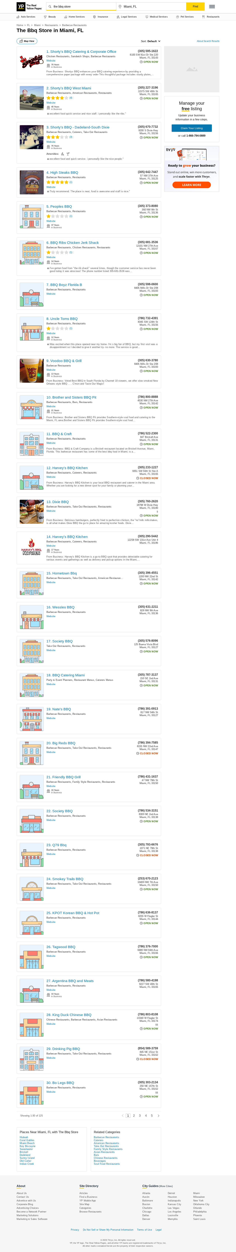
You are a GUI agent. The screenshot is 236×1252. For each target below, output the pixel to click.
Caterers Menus (104, 680)
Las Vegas (173, 1208)
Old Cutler (25, 1161)
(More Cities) (166, 1186)
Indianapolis (174, 1200)
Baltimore (147, 1200)
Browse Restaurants (90, 1211)
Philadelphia (199, 1211)
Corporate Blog (25, 1204)
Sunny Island (27, 1158)
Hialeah (24, 1137)
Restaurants (51, 25)
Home (20, 25)
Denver (146, 1219)
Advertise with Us (26, 1200)
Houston (172, 1197)
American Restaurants (84, 93)
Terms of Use (144, 1229)
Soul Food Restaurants (107, 1163)
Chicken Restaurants (58, 56)
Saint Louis (199, 1219)
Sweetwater (26, 1149)
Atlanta (146, 1193)
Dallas (145, 1215)
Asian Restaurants (107, 1019)
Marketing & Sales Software (32, 1219)
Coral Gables (27, 1140)
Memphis (173, 1219)
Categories (85, 1208)
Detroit (171, 1193)
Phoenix (197, 1215)
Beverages (100, 1161)
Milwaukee (199, 1197)
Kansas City (174, 1204)
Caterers (77, 132)
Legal (159, 1229)
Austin (145, 1197)
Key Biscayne (28, 1146)
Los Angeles (174, 1211)
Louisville (173, 1215)
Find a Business (88, 1197)
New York (198, 1200)
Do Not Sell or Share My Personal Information (108, 1229)
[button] (212, 6)
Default (152, 41)
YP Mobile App (87, 1200)
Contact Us (23, 1197)
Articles (83, 1193)
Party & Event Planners (59, 680)
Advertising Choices (28, 1208)
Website (50, 60)
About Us (22, 1193)
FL (28, 25)
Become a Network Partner (31, 1211)
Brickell (24, 1152)
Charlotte (147, 1208)
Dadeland (25, 1155)
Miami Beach (27, 1143)
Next (157, 1116)
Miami (37, 25)
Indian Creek (27, 1163)
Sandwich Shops (80, 56)
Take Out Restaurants (95, 132)
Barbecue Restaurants (103, 56)
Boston (146, 1204)
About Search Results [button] (208, 41)
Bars (75, 402)
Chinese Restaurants (58, 1019)
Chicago (146, 1211)
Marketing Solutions (28, 1215)
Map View (29, 41)
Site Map (84, 1204)
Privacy (75, 1229)
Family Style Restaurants (86, 782)
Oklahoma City (201, 1204)
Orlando (197, 1208)
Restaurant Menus (84, 680)
